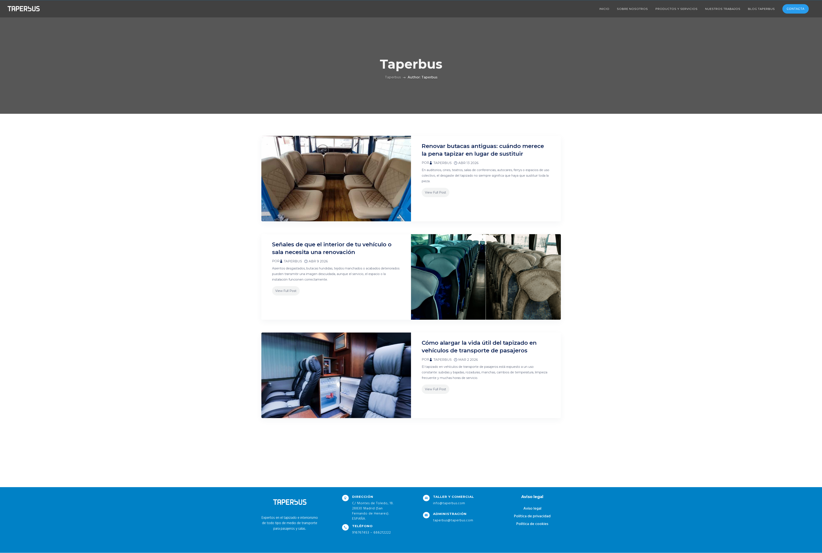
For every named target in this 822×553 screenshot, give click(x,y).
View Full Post (435, 192)
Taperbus (442, 163)
